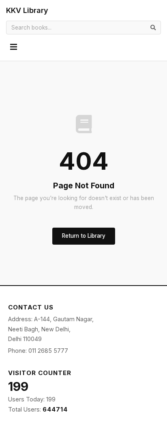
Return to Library (83, 235)
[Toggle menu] (13, 47)
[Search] (153, 27)
